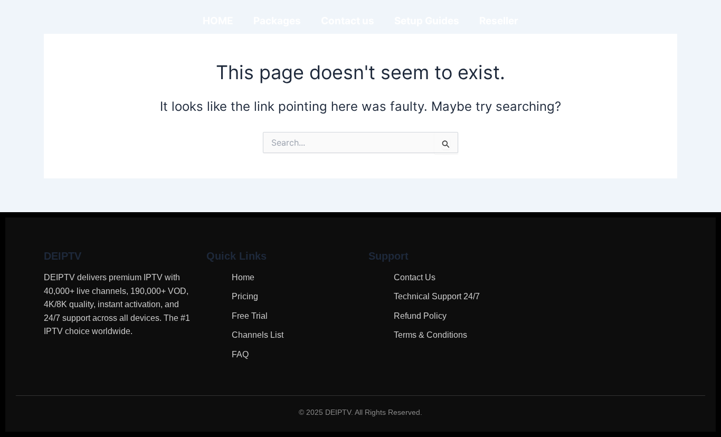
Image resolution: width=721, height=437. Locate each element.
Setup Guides (426, 21)
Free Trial (250, 315)
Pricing (245, 296)
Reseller (498, 21)
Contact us (347, 21)
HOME (218, 21)
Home (243, 277)
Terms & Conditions (430, 334)
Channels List (257, 334)
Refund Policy (420, 315)
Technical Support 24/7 (437, 296)
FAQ (240, 354)
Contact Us (414, 277)
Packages (277, 21)
